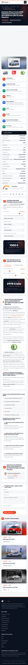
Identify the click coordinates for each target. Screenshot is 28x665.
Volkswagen (3, 642)
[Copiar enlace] (22, 194)
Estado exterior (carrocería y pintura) (13, 215)
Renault (3, 647)
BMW (2, 636)
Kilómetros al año (14, 268)
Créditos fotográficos (22, 663)
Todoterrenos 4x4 (5, 622)
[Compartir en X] (13, 194)
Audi (2, 638)
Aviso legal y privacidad (6, 663)
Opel (2, 645)
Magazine (3, 630)
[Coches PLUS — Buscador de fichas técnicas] (6, 2)
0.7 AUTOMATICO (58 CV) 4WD (9, 9)
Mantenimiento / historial (9, 233)
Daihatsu (7, 6)
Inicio (2, 6)
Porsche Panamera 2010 (9, 563)
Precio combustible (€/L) (14, 273)
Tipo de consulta (7, 505)
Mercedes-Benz (4, 640)
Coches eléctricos (5, 620)
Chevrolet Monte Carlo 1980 (10, 587)
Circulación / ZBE (19, 265)
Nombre (5, 489)
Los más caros (4, 626)
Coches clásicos (4, 624)
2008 (18, 6)
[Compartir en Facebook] (16, 194)
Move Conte (12, 6)
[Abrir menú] (25, 2)
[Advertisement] (14, 40)
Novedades (3, 616)
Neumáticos (6, 227)
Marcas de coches (5, 618)
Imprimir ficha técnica (7, 22)
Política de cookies (14, 663)
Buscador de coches (5, 614)
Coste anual (8, 265)
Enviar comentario (8, 512)
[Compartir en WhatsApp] (10, 194)
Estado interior (7, 221)
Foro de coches (4, 628)
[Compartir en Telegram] (19, 194)
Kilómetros (14, 211)
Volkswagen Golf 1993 (8, 539)
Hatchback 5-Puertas (7, 8)
